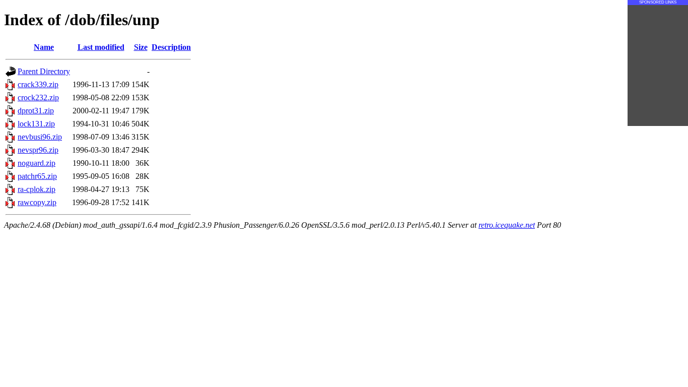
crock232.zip (38, 97)
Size (141, 47)
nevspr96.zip (38, 150)
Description (171, 47)
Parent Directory (44, 71)
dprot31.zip (36, 110)
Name (44, 47)
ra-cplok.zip (36, 189)
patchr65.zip (37, 176)
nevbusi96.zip (40, 137)
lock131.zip (36, 123)
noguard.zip (36, 163)
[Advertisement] (658, 65)
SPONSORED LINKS (657, 2)
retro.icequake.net (506, 225)
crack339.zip (38, 84)
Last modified (101, 47)
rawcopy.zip (37, 202)
